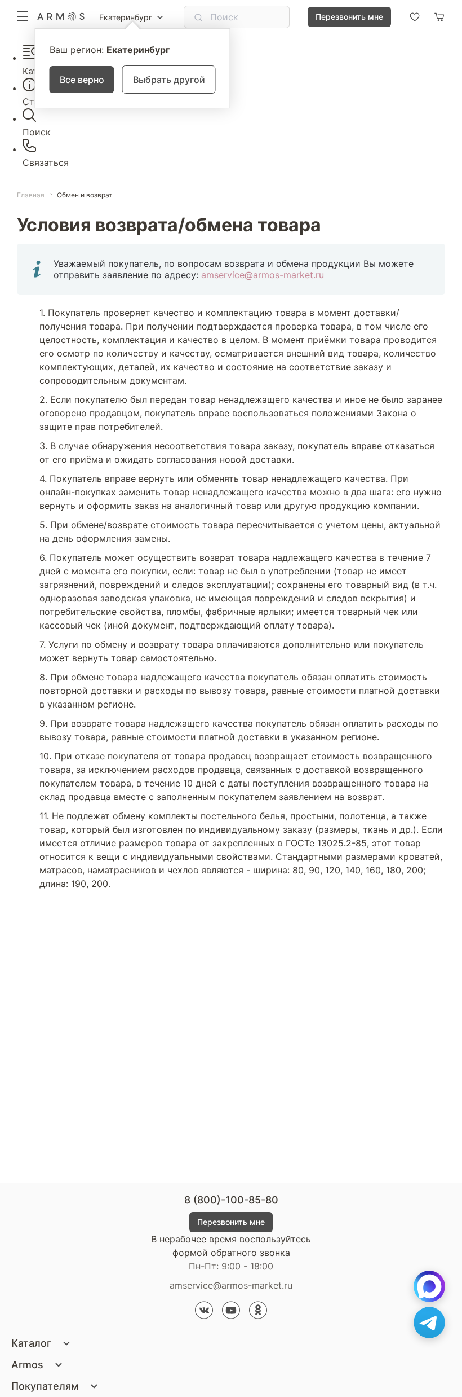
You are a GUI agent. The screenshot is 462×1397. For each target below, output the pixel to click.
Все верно (82, 79)
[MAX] (429, 1286)
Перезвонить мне (349, 16)
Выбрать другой (169, 79)
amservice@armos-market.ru (262, 274)
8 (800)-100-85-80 (231, 1200)
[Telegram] (429, 1322)
